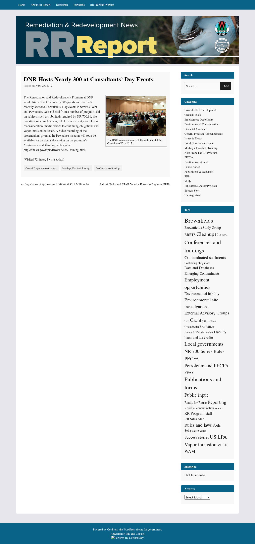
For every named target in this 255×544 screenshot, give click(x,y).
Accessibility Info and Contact (127, 533)
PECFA (188, 157)
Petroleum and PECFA (206, 365)
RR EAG (219, 408)
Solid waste (191, 430)
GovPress (112, 529)
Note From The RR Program (200, 153)
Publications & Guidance (198, 171)
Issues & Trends (193, 138)
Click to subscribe (194, 475)
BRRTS (190, 234)
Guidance (207, 326)
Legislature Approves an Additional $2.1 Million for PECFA (55, 186)
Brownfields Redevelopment (200, 110)
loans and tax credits (199, 337)
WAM (189, 451)
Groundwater (191, 327)
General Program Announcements (42, 168)
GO (226, 86)
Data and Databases (199, 267)
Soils (217, 425)
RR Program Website (102, 5)
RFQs (187, 181)
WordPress (129, 529)
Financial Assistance (195, 129)
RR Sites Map (194, 418)
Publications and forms (202, 383)
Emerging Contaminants (202, 273)
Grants (196, 320)
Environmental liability (202, 293)
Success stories (196, 437)
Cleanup (205, 233)
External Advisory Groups (206, 313)
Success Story (192, 190)
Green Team (210, 320)
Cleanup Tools (192, 115)
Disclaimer (62, 5)
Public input (196, 394)
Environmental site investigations (201, 303)
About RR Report (40, 5)
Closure (221, 234)
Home (21, 5)
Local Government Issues (198, 143)
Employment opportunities (197, 283)
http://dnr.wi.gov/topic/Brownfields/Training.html (54, 150)
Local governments (204, 343)
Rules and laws (198, 425)
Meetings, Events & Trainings (76, 168)
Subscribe (79, 5)
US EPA (218, 436)
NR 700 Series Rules (204, 351)
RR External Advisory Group (201, 186)
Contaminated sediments (205, 257)
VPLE (222, 445)
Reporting (217, 402)
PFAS (189, 372)
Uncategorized (192, 195)
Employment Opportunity (198, 119)
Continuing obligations (197, 263)
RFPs (187, 176)
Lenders (209, 332)
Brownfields (198, 220)
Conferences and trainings (108, 168)
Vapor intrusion (200, 444)
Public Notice (192, 167)
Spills (203, 430)
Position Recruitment (196, 162)
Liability (220, 331)
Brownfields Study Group (202, 227)
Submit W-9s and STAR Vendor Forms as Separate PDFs (135, 186)
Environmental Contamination (201, 124)
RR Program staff (198, 413)
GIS (186, 321)
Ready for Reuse (195, 402)
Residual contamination (199, 408)
